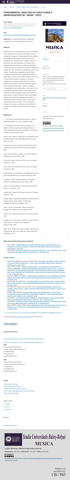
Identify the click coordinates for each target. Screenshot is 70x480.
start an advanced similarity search (23, 317)
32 (57, 312)
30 (53, 312)
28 (50, 312)
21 (37, 312)
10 (17, 312)
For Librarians (7, 409)
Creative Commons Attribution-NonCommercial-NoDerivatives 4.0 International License (53, 128)
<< (4, 312)
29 (51, 312)
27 (48, 312)
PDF (46, 59)
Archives (11, 7)
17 (30, 312)
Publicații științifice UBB (11, 393)
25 (44, 312)
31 (55, 312)
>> (62, 312)
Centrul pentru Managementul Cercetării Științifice (19, 391)
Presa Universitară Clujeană (12, 386)
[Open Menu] (3, 2)
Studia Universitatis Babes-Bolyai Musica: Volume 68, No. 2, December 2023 (36, 251)
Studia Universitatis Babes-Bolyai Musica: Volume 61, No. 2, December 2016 (30, 299)
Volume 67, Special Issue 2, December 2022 (27, 7)
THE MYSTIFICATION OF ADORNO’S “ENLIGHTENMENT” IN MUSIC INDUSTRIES (40, 298)
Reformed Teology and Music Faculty (15, 389)
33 (59, 312)
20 (35, 312)
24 (42, 312)
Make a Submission (10, 324)
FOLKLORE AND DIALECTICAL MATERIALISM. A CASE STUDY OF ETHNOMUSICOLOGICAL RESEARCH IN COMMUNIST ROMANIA (34, 293)
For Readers (7, 404)
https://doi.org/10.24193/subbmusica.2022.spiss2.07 (20, 35)
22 (39, 312)
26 (46, 312)
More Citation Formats (50, 89)
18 (31, 312)
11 (19, 312)
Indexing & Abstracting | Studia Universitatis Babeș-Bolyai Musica (24, 339)
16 (28, 312)
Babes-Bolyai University (11, 384)
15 (26, 312)
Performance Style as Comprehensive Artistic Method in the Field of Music (39, 301)
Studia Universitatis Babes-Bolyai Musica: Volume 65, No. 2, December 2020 (35, 295)
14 (24, 312)
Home (5, 7)
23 (41, 312)
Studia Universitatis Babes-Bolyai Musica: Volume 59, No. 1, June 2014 (43, 268)
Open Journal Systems (10, 425)
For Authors (7, 407)
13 (22, 312)
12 (21, 312)
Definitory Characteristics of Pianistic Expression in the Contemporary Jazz (39, 250)
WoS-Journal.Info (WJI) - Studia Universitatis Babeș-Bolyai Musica (23, 342)
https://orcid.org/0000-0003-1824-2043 (13, 27)
